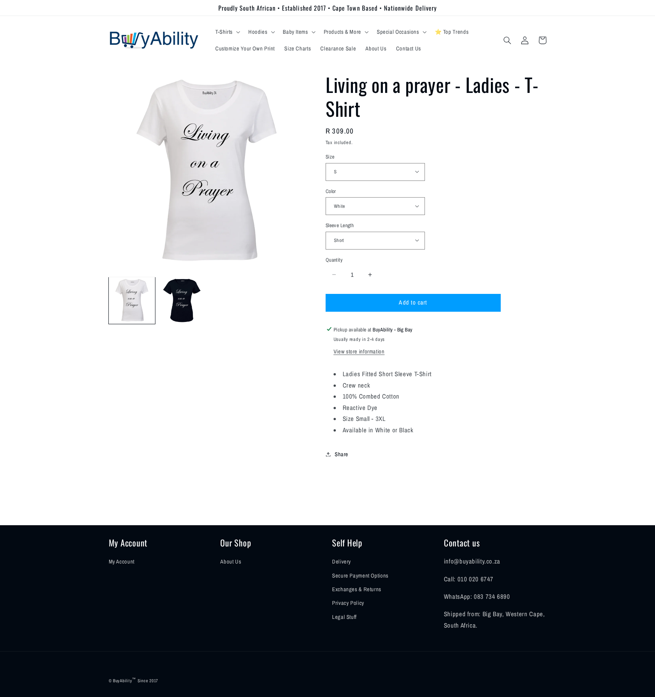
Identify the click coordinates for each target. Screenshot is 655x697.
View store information (359, 351)
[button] (226, 32)
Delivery (341, 561)
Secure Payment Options (360, 575)
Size (330, 156)
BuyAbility (122, 681)
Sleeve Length (340, 224)
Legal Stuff (344, 617)
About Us (230, 561)
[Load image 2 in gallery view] (182, 300)
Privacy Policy (348, 603)
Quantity (334, 259)
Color (331, 190)
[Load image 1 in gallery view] (132, 300)
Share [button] (341, 454)
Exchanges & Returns (356, 589)
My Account (122, 561)
